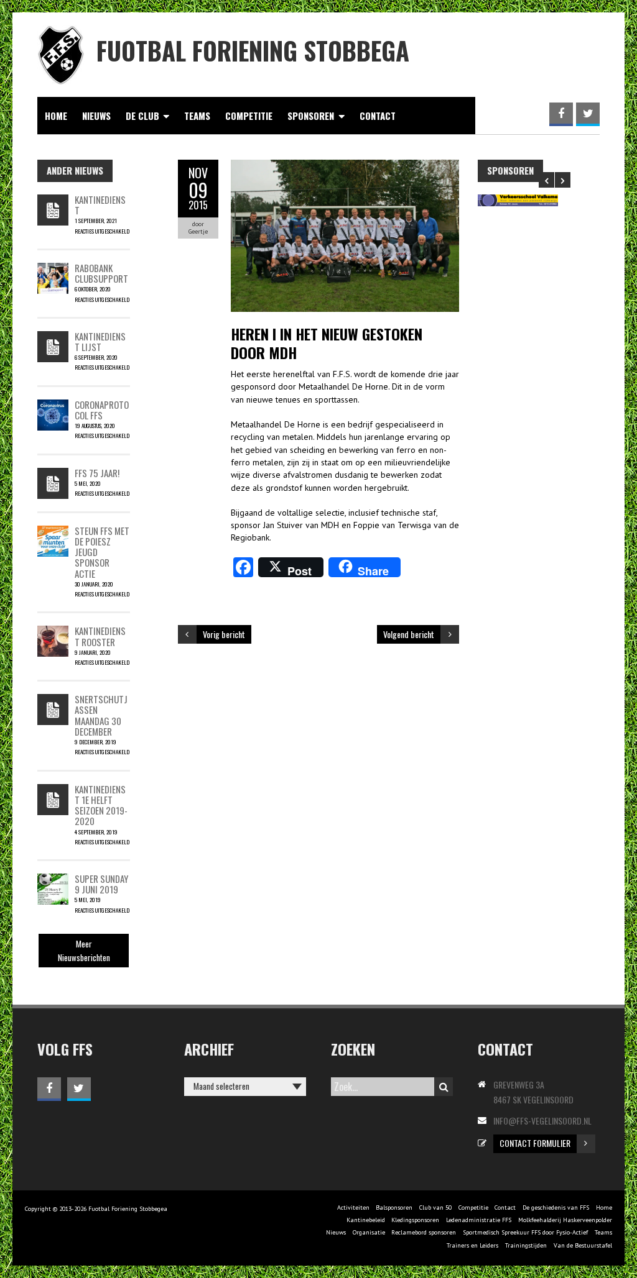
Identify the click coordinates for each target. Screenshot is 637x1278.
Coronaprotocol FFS (102, 410)
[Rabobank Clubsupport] (52, 269)
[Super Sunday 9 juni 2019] (52, 880)
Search (443, 1086)
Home (56, 115)
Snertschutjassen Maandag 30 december (101, 715)
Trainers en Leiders (472, 1245)
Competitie (248, 115)
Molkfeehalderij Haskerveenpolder (565, 1220)
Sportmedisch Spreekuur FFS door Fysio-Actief (525, 1232)
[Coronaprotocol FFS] (52, 406)
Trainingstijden (526, 1245)
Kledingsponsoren (415, 1220)
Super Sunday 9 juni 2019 (101, 884)
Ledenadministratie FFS (478, 1220)
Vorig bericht (224, 634)
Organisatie (369, 1232)
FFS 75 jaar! (97, 473)
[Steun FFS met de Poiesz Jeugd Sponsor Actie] (52, 532)
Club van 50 (435, 1207)
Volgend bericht (408, 634)
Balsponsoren (394, 1207)
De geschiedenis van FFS (556, 1207)
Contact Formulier (535, 1142)
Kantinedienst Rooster (100, 636)
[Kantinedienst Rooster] (52, 632)
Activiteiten (353, 1207)
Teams (197, 115)
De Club (142, 115)
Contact (378, 115)
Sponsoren (310, 115)
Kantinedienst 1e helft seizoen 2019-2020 (101, 805)
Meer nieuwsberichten (84, 951)
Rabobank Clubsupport (101, 273)
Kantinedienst (100, 205)
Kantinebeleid (365, 1220)
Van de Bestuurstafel (583, 1245)
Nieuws (96, 115)
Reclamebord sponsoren (423, 1232)
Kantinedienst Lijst (100, 341)
